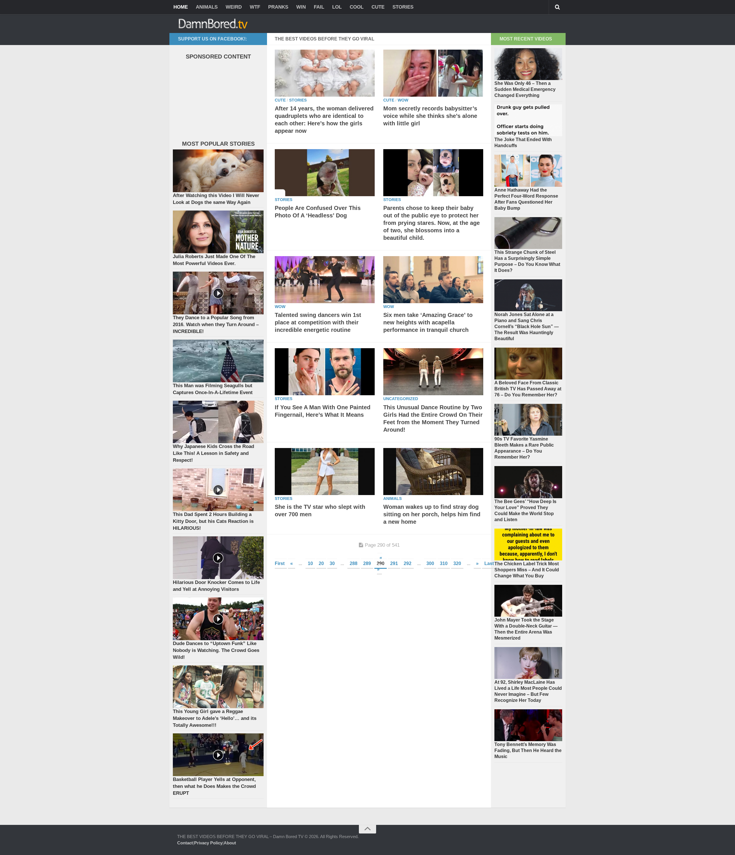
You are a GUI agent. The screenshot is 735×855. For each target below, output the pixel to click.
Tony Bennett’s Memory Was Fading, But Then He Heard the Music (528, 750)
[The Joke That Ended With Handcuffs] (528, 120)
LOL (337, 7)
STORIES (402, 7)
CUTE (378, 7)
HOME (180, 7)
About (230, 842)
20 (321, 563)
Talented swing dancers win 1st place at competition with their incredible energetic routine (318, 322)
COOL (356, 7)
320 (457, 563)
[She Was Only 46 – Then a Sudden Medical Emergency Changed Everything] (528, 64)
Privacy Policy (208, 842)
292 (407, 563)
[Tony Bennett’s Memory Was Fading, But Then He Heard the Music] (528, 725)
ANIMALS (207, 7)
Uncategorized (400, 398)
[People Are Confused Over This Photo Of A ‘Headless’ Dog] (325, 172)
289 (367, 563)
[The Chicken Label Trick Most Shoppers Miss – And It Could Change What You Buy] (528, 544)
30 (332, 563)
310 (444, 563)
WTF (255, 7)
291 (394, 563)
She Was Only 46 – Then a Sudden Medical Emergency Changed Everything (525, 89)
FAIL (319, 7)
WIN (301, 7)
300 (430, 563)
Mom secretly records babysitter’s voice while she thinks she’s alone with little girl (430, 115)
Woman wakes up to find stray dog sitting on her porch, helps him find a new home (431, 514)
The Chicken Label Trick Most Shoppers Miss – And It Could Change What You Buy (526, 569)
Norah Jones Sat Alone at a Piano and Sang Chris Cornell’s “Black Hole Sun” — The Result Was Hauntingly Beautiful (526, 326)
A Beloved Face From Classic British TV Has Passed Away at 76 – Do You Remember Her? (527, 388)
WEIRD (234, 7)
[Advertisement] (216, 101)
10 (310, 563)
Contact (185, 842)
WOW (403, 100)
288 (353, 563)
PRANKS (278, 7)
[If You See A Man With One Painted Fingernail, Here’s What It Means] (325, 371)
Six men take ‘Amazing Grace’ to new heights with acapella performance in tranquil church (428, 322)
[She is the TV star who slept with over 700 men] (325, 471)
